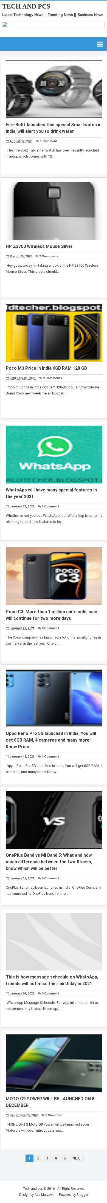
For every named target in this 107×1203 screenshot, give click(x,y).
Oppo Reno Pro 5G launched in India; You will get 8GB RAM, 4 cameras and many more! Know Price (51, 740)
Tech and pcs (33, 1189)
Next (77, 1158)
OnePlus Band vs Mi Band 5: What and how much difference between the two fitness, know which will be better (49, 862)
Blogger (82, 1195)
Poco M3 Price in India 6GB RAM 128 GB (46, 368)
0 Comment (50, 628)
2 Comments (48, 256)
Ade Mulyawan (46, 1195)
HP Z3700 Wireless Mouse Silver (39, 246)
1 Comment (48, 141)
